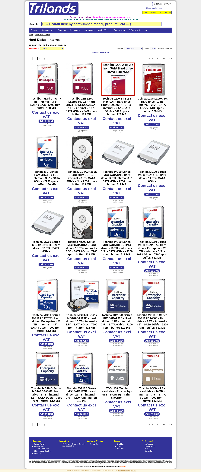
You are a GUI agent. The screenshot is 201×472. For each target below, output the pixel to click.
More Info (133, 470)
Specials (120, 449)
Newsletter (149, 451)
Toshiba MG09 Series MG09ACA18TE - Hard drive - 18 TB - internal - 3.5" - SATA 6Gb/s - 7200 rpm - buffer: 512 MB (117, 248)
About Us (37, 453)
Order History (150, 446)
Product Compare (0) (100, 53)
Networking (89, 30)
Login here (98, 17)
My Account (149, 444)
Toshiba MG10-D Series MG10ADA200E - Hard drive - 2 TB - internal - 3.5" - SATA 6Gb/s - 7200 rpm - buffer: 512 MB (117, 321)
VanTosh (123, 466)
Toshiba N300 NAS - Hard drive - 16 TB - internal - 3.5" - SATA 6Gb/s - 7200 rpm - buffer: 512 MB (152, 394)
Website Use (39, 446)
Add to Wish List (47, 124)
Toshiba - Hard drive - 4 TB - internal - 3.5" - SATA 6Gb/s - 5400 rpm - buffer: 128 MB (46, 103)
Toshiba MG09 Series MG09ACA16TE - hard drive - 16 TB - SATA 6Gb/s (46, 246)
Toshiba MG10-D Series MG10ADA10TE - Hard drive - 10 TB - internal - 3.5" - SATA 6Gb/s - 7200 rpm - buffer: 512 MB (81, 321)
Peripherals (119, 30)
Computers (74, 30)
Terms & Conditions (41, 449)
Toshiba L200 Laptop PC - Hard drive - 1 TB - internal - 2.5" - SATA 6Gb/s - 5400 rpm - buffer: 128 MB (152, 105)
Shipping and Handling (42, 451)
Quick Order (154, 13)
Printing (35, 30)
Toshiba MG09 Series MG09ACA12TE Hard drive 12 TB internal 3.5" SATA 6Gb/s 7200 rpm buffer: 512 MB (116, 178)
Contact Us (93, 444)
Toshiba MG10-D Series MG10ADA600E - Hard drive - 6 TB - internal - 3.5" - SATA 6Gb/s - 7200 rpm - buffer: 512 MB (46, 394)
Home (31, 35)
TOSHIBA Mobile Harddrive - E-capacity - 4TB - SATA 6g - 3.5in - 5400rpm (116, 393)
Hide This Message (124, 470)
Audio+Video (104, 30)
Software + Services (138, 30)
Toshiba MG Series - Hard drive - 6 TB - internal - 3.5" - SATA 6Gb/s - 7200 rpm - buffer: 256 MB (46, 178)
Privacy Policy (39, 444)
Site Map (120, 444)
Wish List (148, 449)
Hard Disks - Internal (42, 35)
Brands (119, 446)
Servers (62, 30)
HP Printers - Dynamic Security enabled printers (73, 445)
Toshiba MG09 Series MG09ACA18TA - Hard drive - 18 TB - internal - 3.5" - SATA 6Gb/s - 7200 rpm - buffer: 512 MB (81, 248)
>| (44, 58)
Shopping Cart (165, 13)
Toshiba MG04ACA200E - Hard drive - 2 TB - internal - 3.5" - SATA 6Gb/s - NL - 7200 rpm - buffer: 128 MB (81, 178)
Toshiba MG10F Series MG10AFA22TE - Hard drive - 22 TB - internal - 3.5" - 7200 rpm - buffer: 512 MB (81, 394)
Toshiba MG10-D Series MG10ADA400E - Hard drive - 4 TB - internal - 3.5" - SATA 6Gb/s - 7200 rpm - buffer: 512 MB (152, 321)
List (166, 48)
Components (48, 30)
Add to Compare (47, 125)
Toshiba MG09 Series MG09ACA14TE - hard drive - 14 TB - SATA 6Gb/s (152, 176)
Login (146, 13)
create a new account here (118, 17)
